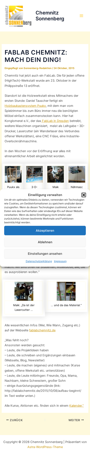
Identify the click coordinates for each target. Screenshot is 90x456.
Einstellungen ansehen (45, 254)
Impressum (60, 261)
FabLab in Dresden (55, 121)
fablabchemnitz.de (42, 330)
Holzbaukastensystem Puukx (25, 106)
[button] (84, 195)
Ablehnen (45, 242)
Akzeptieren (45, 231)
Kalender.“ (76, 406)
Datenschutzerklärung (39, 261)
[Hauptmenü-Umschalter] (81, 15)
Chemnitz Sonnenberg (50, 16)
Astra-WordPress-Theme (45, 447)
